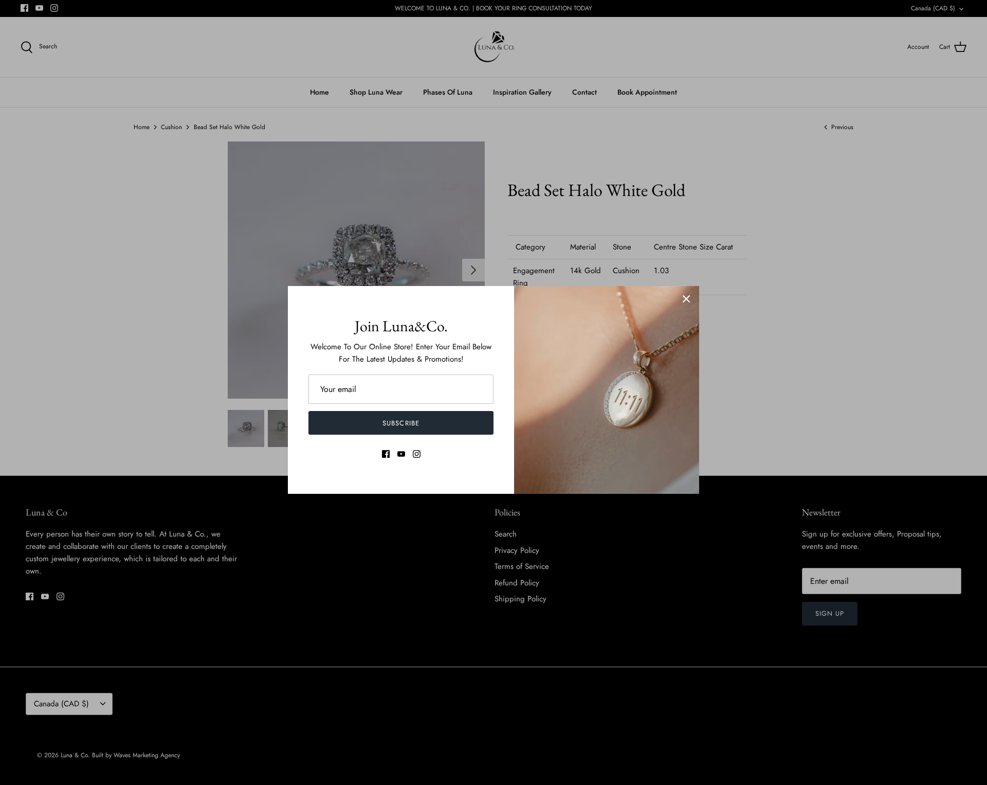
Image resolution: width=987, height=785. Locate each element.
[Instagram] (417, 454)
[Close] (686, 299)
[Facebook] (386, 454)
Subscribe (400, 423)
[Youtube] (401, 454)
